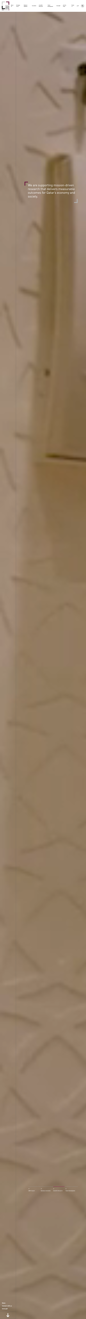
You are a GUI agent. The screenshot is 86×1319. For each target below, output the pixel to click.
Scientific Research (41, 6)
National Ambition (25, 6)
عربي (78, 5)
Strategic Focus (18, 6)
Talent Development (50, 6)
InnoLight (58, 5)
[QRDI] (5, 6)
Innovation (34, 5)
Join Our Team (64, 6)
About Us (12, 6)
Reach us (73, 6)
